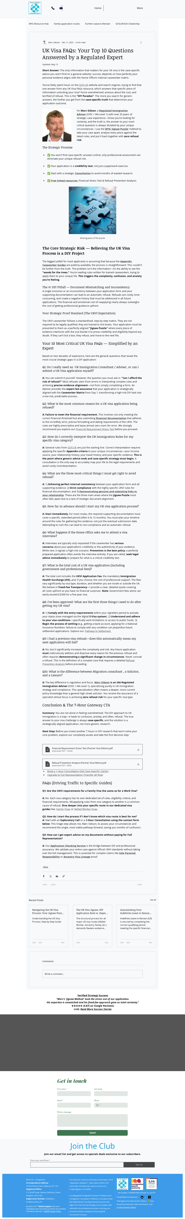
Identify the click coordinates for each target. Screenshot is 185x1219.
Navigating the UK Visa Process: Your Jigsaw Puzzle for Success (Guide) (48, 911)
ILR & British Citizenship (128, 23)
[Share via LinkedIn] (57, 876)
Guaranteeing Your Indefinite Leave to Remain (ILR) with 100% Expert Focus (135, 911)
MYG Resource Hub (39, 23)
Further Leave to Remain (97, 23)
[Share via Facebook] (43, 876)
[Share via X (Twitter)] (50, 876)
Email (60, 1100)
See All (153, 900)
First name (62, 1089)
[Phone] (53, 8)
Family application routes (67, 23)
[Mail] (61, 8)
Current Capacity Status (126, 1207)
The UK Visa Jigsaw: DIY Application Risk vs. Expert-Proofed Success (92, 911)
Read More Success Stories (96, 1009)
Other (45, 867)
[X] (149, 1197)
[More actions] (141, 42)
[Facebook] (145, 1197)
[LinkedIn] (142, 1197)
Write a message (64, 1112)
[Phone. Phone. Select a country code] (98, 1105)
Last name (98, 1089)
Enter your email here (39, 1160)
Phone (96, 1100)
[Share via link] (63, 876)
